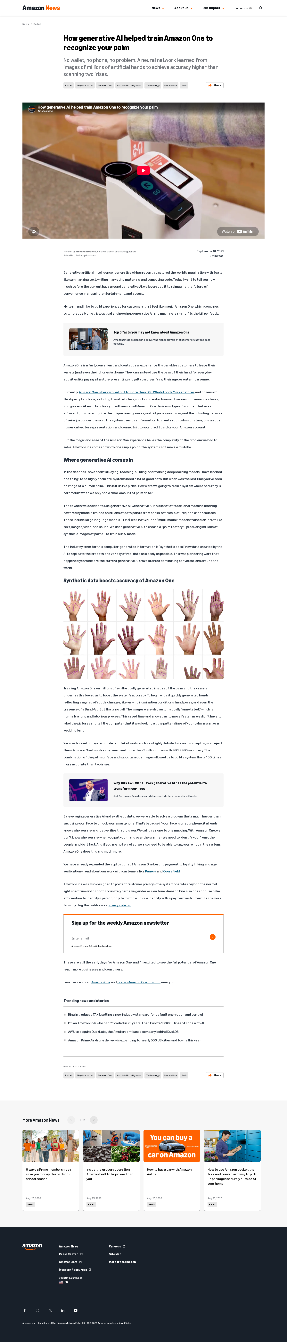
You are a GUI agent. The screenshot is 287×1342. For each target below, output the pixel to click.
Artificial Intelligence (129, 85)
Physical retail (85, 85)
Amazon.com (68, 1262)
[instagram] (40, 1310)
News (156, 8)
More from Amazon (122, 1262)
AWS (184, 85)
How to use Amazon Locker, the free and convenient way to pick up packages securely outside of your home (232, 1176)
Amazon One (105, 85)
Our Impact (211, 8)
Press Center (68, 1254)
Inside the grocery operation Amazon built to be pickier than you (109, 1174)
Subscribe (241, 8)
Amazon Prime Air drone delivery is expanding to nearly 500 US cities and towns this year (134, 1040)
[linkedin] (65, 1310)
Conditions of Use (47, 1323)
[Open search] (261, 8)
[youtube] (78, 1310)
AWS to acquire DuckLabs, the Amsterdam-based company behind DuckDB (123, 1031)
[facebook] (27, 1310)
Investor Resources (73, 1270)
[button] (163, 8)
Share (217, 85)
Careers (115, 1246)
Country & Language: (71, 1277)
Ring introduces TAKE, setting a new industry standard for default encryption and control (135, 1014)
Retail (37, 24)
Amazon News (68, 1246)
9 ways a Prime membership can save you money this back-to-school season (49, 1174)
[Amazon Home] (41, 7)
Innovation (170, 85)
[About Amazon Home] (32, 1247)
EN (66, 1282)
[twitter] (52, 1310)
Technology (153, 85)
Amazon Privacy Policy (83, 946)
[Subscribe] (213, 937)
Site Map (115, 1254)
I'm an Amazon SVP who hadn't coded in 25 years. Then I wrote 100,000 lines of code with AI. (136, 1023)
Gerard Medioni (86, 251)
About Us (181, 8)
